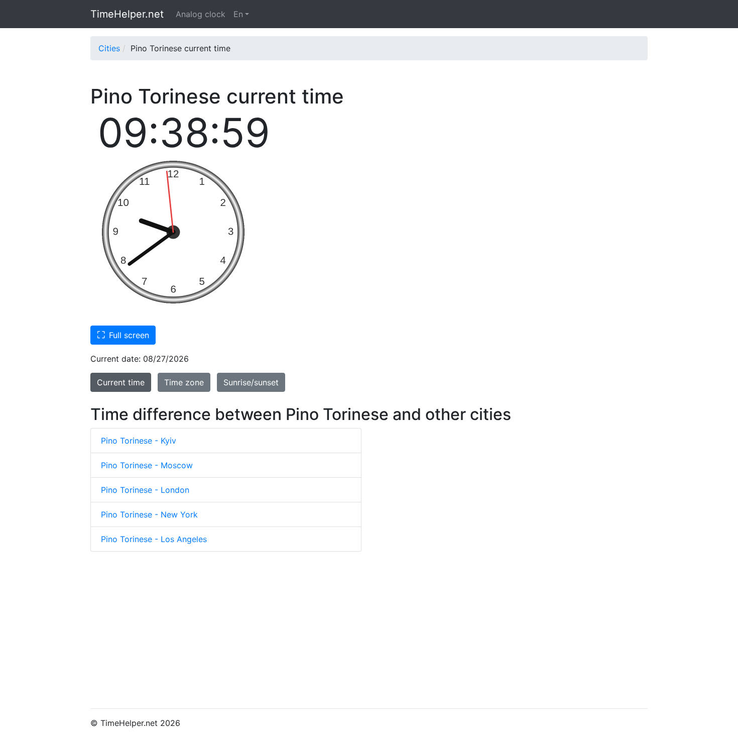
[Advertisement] (369, 630)
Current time (121, 382)
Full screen (123, 335)
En (238, 14)
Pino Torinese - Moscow (147, 465)
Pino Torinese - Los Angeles (154, 539)
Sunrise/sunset (251, 382)
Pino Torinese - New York (149, 514)
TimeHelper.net (127, 14)
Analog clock (200, 14)
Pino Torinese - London (145, 490)
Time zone (184, 382)
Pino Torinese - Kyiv (138, 441)
